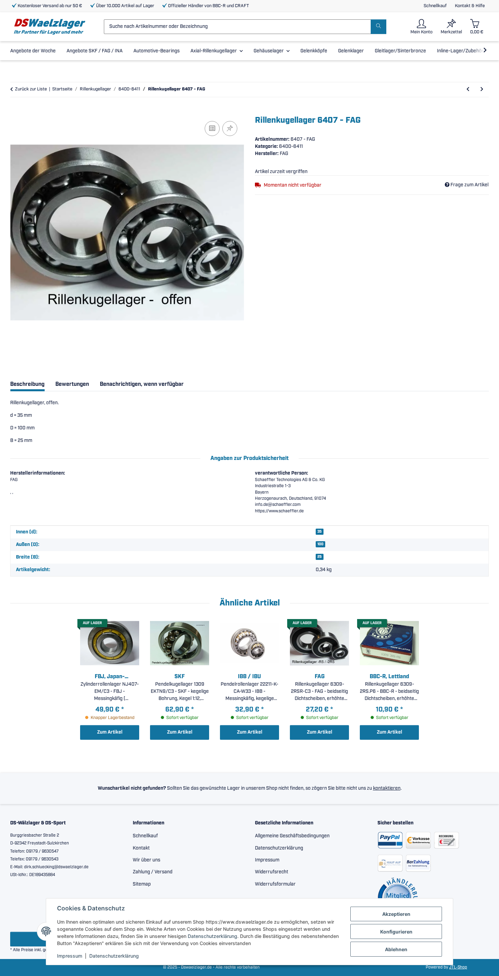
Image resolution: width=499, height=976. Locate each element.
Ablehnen (396, 949)
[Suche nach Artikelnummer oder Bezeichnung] (378, 26)
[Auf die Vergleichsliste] (212, 128)
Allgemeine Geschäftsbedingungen (292, 836)
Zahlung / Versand (152, 872)
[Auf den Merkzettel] (229, 128)
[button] (421, 26)
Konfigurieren (396, 932)
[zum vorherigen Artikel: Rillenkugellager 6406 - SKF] (468, 89)
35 (319, 531)
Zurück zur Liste (31, 89)
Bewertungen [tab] (72, 384)
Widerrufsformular (275, 884)
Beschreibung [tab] (27, 384)
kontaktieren (387, 788)
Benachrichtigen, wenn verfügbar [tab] (142, 384)
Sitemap (142, 884)
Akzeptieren (396, 914)
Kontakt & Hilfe (470, 6)
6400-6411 (291, 146)
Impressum (69, 956)
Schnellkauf (435, 6)
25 (319, 556)
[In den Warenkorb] (15, 112)
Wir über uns (146, 860)
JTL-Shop (458, 967)
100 (320, 544)
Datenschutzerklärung (212, 936)
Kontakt (141, 848)
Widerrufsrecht (271, 872)
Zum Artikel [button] (110, 732)
